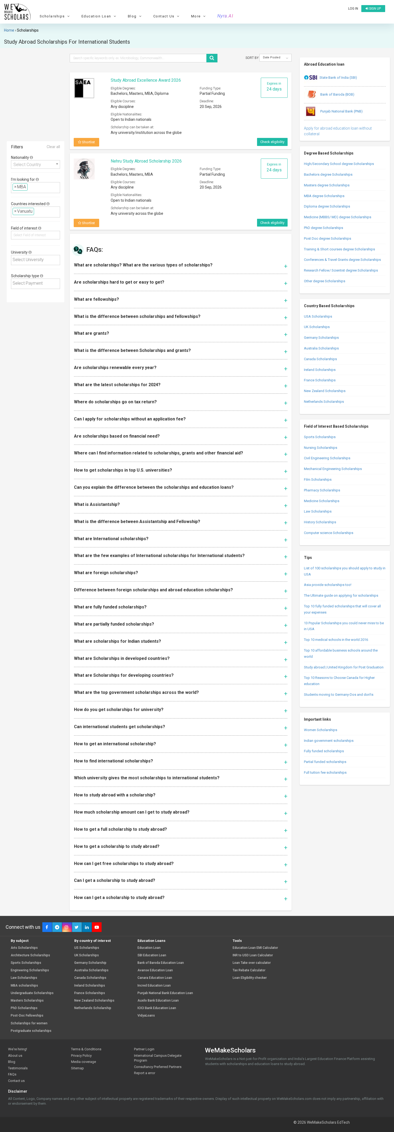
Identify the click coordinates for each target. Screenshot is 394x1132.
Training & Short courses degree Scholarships (339, 249)
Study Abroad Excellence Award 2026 (146, 80)
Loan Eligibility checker (250, 978)
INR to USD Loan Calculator (253, 955)
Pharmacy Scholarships (322, 490)
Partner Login (144, 1049)
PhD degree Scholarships (323, 228)
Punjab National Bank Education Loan (165, 993)
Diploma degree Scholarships (327, 206)
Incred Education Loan (154, 985)
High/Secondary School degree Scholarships (339, 164)
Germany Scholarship (90, 963)
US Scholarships (86, 948)
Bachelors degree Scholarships (328, 174)
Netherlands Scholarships (324, 402)
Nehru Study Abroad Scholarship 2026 (146, 161)
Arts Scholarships (24, 948)
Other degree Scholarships (324, 281)
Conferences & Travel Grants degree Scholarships (342, 260)
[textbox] (30, 187)
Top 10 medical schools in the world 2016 (336, 640)
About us (15, 1056)
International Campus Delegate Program (157, 1058)
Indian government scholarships (329, 741)
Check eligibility (272, 142)
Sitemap (77, 1068)
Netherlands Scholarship (92, 1008)
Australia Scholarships (321, 348)
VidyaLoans (146, 1015)
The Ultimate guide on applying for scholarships (341, 595)
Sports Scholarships (320, 437)
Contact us (16, 1081)
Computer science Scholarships (328, 533)
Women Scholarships (320, 730)
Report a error (144, 1073)
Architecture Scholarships (30, 955)
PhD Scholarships (24, 1008)
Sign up (374, 8)
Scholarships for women (29, 1023)
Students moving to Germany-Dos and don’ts (338, 695)
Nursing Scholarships (320, 448)
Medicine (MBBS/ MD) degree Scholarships (337, 217)
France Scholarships (320, 380)
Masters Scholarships (27, 1000)
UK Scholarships (317, 327)
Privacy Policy (81, 1056)
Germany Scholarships (321, 338)
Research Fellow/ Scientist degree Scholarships (341, 270)
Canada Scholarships (320, 359)
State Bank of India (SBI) (338, 78)
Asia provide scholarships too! (327, 585)
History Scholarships (320, 522)
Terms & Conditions (86, 1049)
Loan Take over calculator (252, 963)
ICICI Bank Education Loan (156, 1008)
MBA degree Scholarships (324, 196)
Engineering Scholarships (30, 970)
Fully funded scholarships (324, 751)
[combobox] (35, 164)
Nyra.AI (225, 16)
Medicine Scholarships (321, 501)
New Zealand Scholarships (324, 391)
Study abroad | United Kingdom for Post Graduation (344, 667)
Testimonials (18, 1068)
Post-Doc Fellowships (27, 1015)
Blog (11, 1062)
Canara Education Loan (154, 978)
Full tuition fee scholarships (325, 772)
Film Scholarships (318, 479)
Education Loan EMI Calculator (255, 948)
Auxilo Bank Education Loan (158, 1000)
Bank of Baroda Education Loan (160, 963)
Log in (353, 8)
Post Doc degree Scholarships (327, 238)
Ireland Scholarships (320, 370)
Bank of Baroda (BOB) (336, 94)
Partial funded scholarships (325, 762)
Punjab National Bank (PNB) (341, 111)
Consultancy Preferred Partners (157, 1067)
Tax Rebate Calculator (249, 970)
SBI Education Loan (151, 955)
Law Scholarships (318, 511)
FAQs (12, 1074)
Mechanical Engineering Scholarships (333, 469)
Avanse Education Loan (155, 970)
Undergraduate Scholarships (32, 993)
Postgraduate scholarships (31, 1031)
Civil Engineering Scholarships (327, 458)
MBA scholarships (24, 985)
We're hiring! (17, 1049)
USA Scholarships (318, 316)
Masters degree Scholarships (327, 185)
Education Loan (149, 948)
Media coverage (83, 1062)
